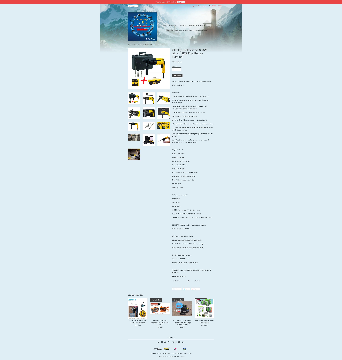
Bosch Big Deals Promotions (198, 25)
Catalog (172, 25)
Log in (193, 6)
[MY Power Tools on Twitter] (159, 342)
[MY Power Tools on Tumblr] (176, 342)
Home (164, 25)
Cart (213, 6)
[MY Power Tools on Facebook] (162, 342)
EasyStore (188, 353)
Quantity (175, 66)
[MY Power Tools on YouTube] (179, 342)
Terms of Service (162, 356)
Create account (202, 6)
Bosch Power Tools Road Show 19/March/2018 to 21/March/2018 (186, 31)
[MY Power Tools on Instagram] (173, 342)
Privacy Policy (172, 356)
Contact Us (182, 25)
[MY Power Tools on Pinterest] (165, 342)
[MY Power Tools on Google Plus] (169, 342)
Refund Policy (181, 356)
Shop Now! (181, 2)
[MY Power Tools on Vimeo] (183, 342)
